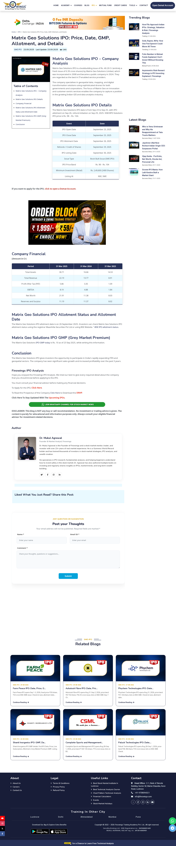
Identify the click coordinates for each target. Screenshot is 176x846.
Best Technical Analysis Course (106, 789)
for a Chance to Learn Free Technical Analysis (93, 843)
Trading (144, 36)
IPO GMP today (43, 342)
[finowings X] (2, 828)
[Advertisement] (68, 609)
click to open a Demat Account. (60, 188)
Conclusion (20, 124)
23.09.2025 (28, 49)
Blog (87, 5)
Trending (145, 50)
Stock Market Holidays (102, 803)
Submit (68, 576)
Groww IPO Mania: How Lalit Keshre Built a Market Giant (152, 172)
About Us (17, 783)
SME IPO (18, 49)
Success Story (147, 138)
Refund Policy (59, 790)
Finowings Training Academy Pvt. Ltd (129, 824)
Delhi (60, 817)
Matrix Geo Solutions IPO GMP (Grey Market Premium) (61, 337)
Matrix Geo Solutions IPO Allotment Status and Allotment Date (64, 317)
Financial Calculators (102, 796)
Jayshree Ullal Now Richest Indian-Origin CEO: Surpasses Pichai (153, 146)
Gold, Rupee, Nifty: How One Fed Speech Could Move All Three (152, 43)
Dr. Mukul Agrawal (50, 438)
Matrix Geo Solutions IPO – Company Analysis (85, 61)
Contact (143, 5)
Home (56, 5)
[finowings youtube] (152, 802)
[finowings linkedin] (147, 802)
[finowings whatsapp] (172, 820)
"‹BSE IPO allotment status (105, 327)
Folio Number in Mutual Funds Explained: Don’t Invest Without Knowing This (152, 58)
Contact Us (17, 790)
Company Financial (24, 103)
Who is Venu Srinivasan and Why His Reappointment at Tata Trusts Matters (152, 131)
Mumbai (112, 817)
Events (96, 800)
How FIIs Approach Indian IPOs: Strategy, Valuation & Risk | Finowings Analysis (153, 29)
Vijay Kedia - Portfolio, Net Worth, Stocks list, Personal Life (152, 159)
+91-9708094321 (142, 792)
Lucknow (34, 817)
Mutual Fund (105, 5)
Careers (16, 787)
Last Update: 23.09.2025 (47, 49)
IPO (19, 32)
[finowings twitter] (133, 802)
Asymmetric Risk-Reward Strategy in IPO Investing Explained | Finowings (153, 73)
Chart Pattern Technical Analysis (107, 793)
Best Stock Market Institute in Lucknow (104, 784)
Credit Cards (120, 5)
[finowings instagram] (143, 802)
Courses (78, 5)
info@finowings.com (143, 796)
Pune (138, 817)
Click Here (36, 387)
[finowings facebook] (138, 802)
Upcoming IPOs (57, 397)
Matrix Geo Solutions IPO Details (29, 99)
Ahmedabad (87, 817)
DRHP (79, 392)
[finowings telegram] (172, 828)
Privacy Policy (59, 787)
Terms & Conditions (61, 783)
